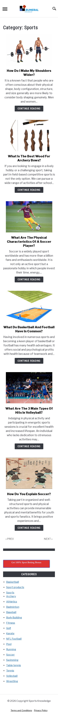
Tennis (10, 670)
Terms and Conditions (21, 710)
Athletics (11, 601)
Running (11, 649)
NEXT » (48, 538)
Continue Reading (29, 108)
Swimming (12, 660)
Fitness (10, 622)
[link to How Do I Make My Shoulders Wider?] (29, 50)
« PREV (10, 538)
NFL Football (13, 638)
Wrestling (12, 681)
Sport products (15, 587)
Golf (8, 628)
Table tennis (13, 665)
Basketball (12, 582)
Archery (11, 596)
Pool (8, 644)
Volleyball (11, 675)
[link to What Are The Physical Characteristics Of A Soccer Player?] (29, 216)
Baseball (11, 612)
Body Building (14, 617)
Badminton (12, 606)
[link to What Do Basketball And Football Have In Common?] (29, 306)
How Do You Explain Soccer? (29, 494)
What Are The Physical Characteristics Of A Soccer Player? (29, 242)
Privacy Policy (40, 710)
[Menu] (5, 9)
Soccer (10, 654)
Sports (10, 592)
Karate (10, 633)
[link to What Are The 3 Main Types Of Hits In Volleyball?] (29, 387)
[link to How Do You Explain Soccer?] (29, 473)
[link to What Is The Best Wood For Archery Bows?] (29, 135)
